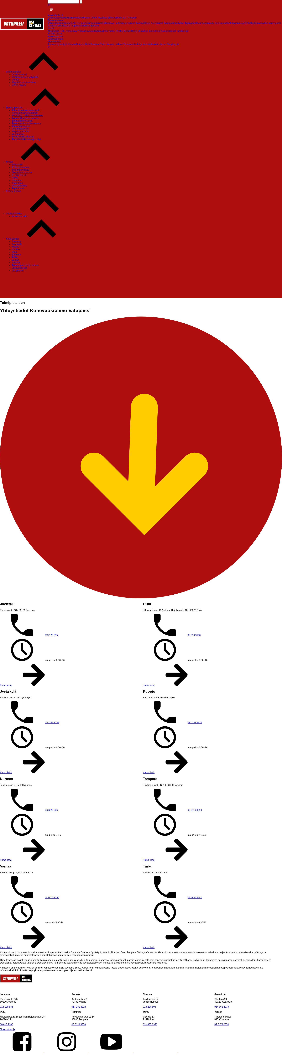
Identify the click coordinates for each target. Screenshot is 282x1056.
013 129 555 (51, 635)
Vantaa (111, 44)
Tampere (95, 44)
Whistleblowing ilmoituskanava (67, 1054)
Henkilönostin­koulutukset (90, 23)
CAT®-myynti (130, 17)
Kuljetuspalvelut (259, 23)
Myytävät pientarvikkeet (110, 17)
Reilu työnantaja (68, 31)
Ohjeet (94, 17)
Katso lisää (6, 685)
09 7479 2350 (52, 897)
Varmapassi (274, 23)
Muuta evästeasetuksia (12, 1054)
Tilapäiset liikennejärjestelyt (84, 25)
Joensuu (52, 44)
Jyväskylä (62, 44)
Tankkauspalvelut (223, 23)
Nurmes (80, 44)
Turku (103, 44)
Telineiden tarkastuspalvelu (62, 23)
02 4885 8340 (195, 897)
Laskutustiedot (159, 44)
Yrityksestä (54, 31)
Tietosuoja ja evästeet (37, 1054)
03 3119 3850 (195, 810)
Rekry (134, 31)
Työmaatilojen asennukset (149, 23)
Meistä (51, 28)
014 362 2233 (52, 722)
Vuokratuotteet (55, 15)
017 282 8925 (195, 722)
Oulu (87, 44)
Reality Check (123, 31)
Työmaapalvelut (56, 20)
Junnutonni (155, 31)
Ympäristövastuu (86, 31)
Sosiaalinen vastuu (105, 31)
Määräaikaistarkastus (59, 25)
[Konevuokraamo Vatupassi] (22, 29)
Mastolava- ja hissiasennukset (120, 23)
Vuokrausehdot (55, 36)
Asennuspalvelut (242, 23)
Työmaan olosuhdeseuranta (199, 23)
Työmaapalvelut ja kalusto (137, 44)
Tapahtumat (182, 31)
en (49, 5)
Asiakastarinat (168, 31)
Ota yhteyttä (173, 44)
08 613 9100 (194, 635)
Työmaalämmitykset (174, 23)
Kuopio (72, 44)
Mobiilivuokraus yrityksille (76, 17)
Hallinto (119, 44)
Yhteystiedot (54, 41)
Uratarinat (143, 31)
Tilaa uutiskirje (7, 1029)
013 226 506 (51, 810)
